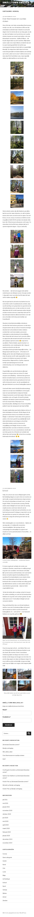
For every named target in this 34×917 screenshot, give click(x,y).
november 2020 (7, 810)
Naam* (5, 710)
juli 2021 (5, 799)
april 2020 (6, 825)
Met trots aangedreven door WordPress (14, 913)
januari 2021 (6, 807)
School (5, 491)
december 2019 (7, 839)
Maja (4, 875)
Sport (4, 886)
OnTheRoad (6, 879)
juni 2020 (5, 818)
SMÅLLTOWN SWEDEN (16, 2)
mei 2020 (5, 821)
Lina (4, 868)
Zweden (5, 900)
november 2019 (7, 843)
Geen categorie (7, 857)
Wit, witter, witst (7, 752)
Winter (5, 893)
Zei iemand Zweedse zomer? (11, 744)
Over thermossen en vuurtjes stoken (13, 755)
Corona (5, 854)
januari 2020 (6, 835)
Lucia (4, 872)
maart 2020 (6, 828)
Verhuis (5, 890)
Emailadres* (7, 717)
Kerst (4, 864)
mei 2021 (5, 803)
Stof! (4, 759)
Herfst (5, 861)
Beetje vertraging (8, 748)
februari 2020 (7, 832)
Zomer (4, 897)
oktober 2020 (7, 814)
